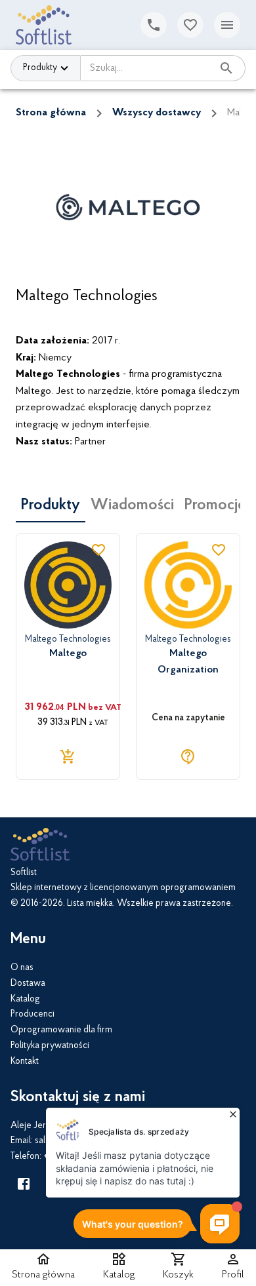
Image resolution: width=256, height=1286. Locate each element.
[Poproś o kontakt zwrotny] (153, 25)
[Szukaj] (226, 68)
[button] (119, 1267)
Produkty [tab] (50, 505)
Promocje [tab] (214, 505)
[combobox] (146, 68)
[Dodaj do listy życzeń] (98, 550)
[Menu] (227, 25)
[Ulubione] (190, 25)
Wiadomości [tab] (132, 505)
